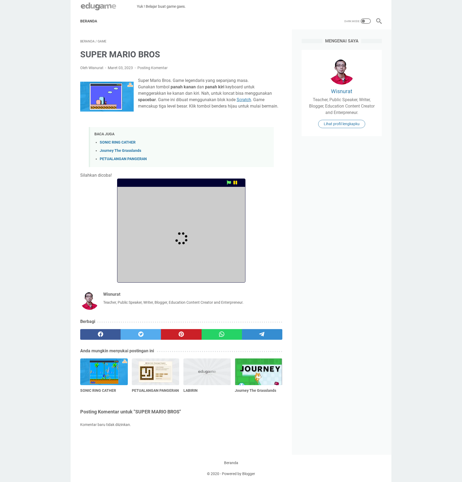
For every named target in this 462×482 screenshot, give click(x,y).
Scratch (244, 99)
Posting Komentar (152, 68)
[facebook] (100, 334)
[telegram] (262, 334)
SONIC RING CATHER (118, 142)
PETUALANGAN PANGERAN (123, 159)
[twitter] (141, 334)
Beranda (88, 21)
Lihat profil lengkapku (342, 124)
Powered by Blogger (238, 474)
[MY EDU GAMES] (108, 6)
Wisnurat (341, 91)
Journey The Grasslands (120, 150)
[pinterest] (181, 334)
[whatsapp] (222, 334)
